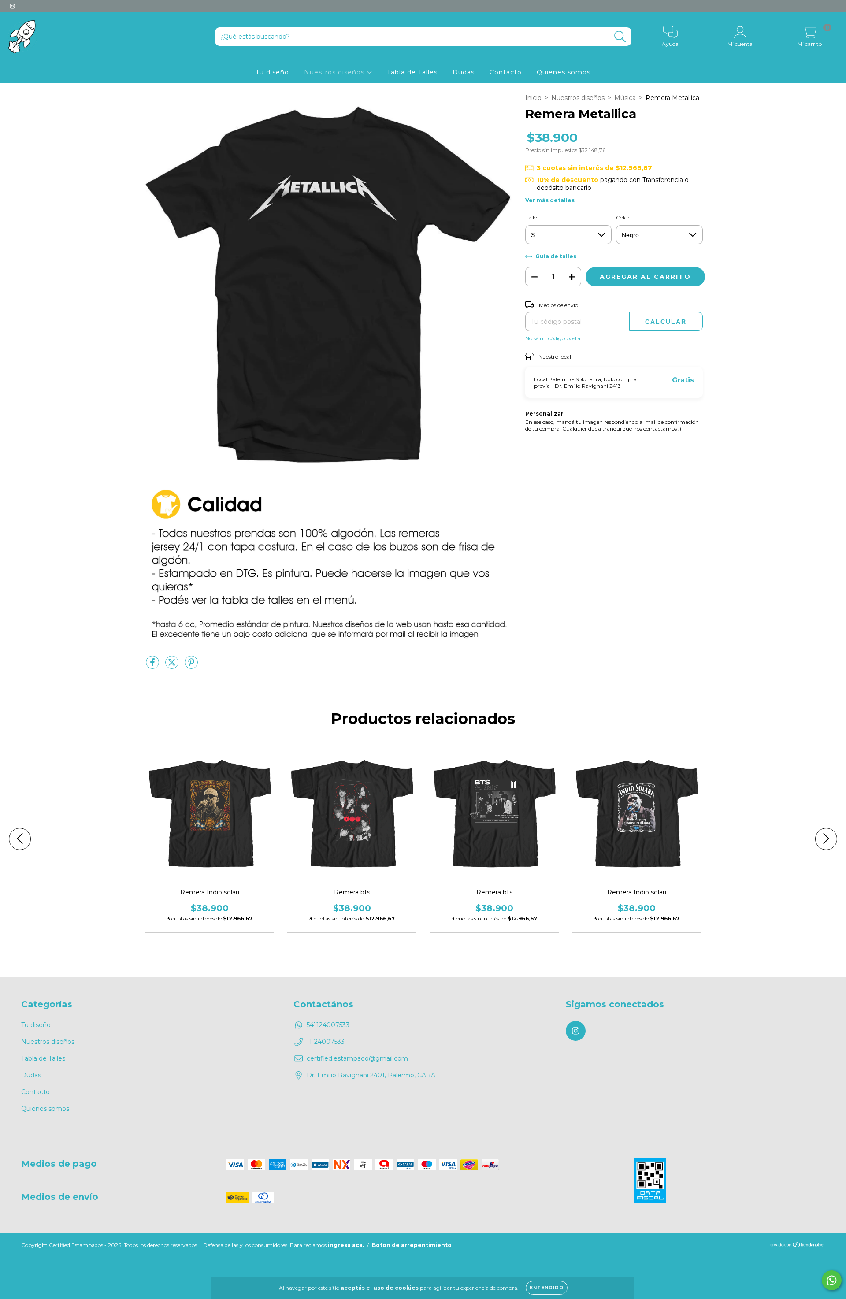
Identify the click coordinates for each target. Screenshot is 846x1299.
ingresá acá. (346, 1245)
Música (625, 98)
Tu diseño (272, 72)
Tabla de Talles (412, 72)
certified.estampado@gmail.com (357, 1058)
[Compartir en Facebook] (153, 666)
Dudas (464, 72)
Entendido (547, 1288)
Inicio (533, 98)
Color (623, 217)
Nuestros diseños (335, 72)
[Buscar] (620, 36)
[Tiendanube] (797, 1246)
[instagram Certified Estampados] (12, 6)
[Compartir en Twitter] (172, 666)
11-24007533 (326, 1042)
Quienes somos (563, 72)
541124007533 (328, 1025)
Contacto (506, 72)
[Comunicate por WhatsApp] (832, 1280)
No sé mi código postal (553, 338)
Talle (531, 217)
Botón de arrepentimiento (412, 1245)
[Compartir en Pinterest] (191, 666)
